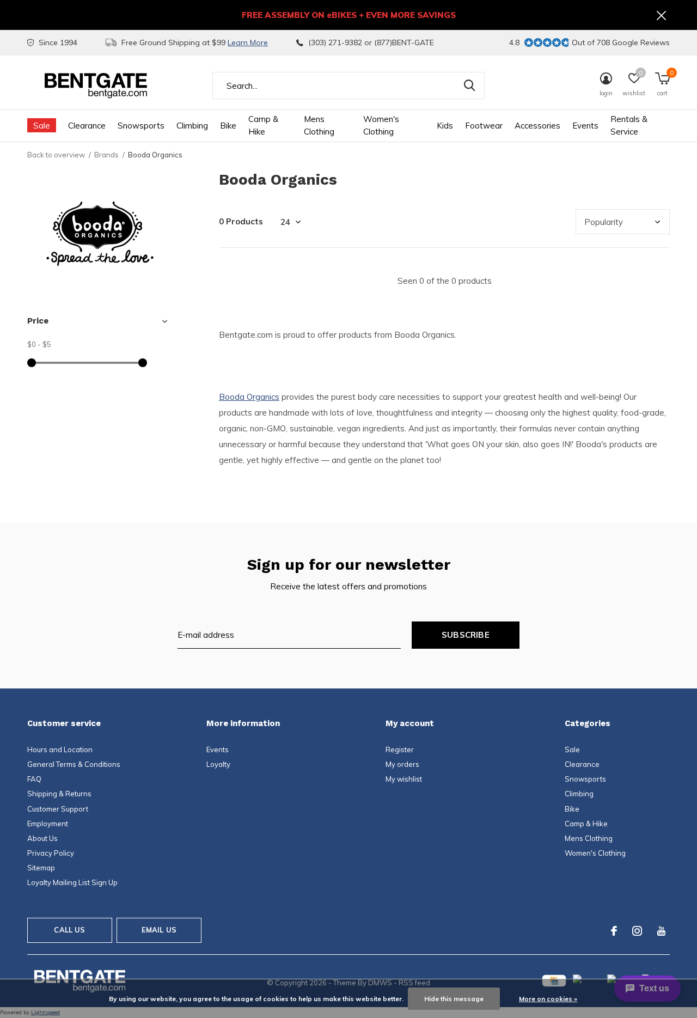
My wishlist (404, 779)
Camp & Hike (263, 125)
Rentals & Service (628, 125)
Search (469, 85)
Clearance (87, 125)
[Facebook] (614, 931)
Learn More (248, 42)
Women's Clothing (381, 125)
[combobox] (348, 85)
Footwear (484, 125)
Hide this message (454, 999)
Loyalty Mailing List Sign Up (72, 882)
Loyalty (218, 764)
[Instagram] (637, 931)
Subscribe (466, 635)
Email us (159, 929)
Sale (41, 125)
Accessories (537, 125)
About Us (42, 838)
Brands (106, 154)
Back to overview (56, 154)
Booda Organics (249, 397)
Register (400, 749)
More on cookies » (548, 999)
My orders (402, 764)
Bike (228, 125)
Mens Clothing (319, 125)
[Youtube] (661, 931)
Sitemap (41, 867)
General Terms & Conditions (73, 764)
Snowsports (141, 125)
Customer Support (57, 808)
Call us (69, 929)
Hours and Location (60, 749)
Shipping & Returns (59, 793)
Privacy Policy (50, 853)
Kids (445, 125)
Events (585, 125)
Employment (47, 823)
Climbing (192, 125)
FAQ (34, 779)
